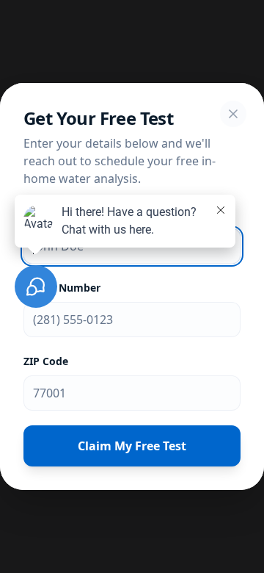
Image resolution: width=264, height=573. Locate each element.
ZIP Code (45, 361)
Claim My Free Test (132, 446)
